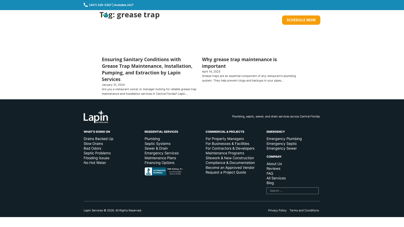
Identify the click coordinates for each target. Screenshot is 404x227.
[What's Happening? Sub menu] (199, 20)
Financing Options (160, 162)
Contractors (263, 20)
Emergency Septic (282, 143)
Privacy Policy (277, 210)
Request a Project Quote (226, 172)
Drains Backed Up (98, 139)
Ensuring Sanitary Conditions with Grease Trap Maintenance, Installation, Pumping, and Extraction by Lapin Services (147, 69)
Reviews (273, 168)
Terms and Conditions (304, 210)
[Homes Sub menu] (219, 20)
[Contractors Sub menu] (277, 20)
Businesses (234, 20)
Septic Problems (97, 153)
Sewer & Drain (156, 148)
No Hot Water (95, 162)
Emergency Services (162, 153)
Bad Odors (92, 148)
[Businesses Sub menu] (246, 20)
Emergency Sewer (282, 148)
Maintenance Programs (225, 153)
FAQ (270, 173)
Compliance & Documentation (230, 162)
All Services (276, 178)
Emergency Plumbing (284, 139)
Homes (211, 20)
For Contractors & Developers (230, 148)
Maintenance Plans (160, 158)
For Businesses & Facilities (227, 143)
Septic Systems (158, 143)
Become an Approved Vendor (230, 167)
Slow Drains (93, 143)
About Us (274, 164)
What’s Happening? (181, 20)
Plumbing (152, 139)
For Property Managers (225, 139)
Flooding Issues (97, 158)
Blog (270, 183)
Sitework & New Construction (230, 158)
